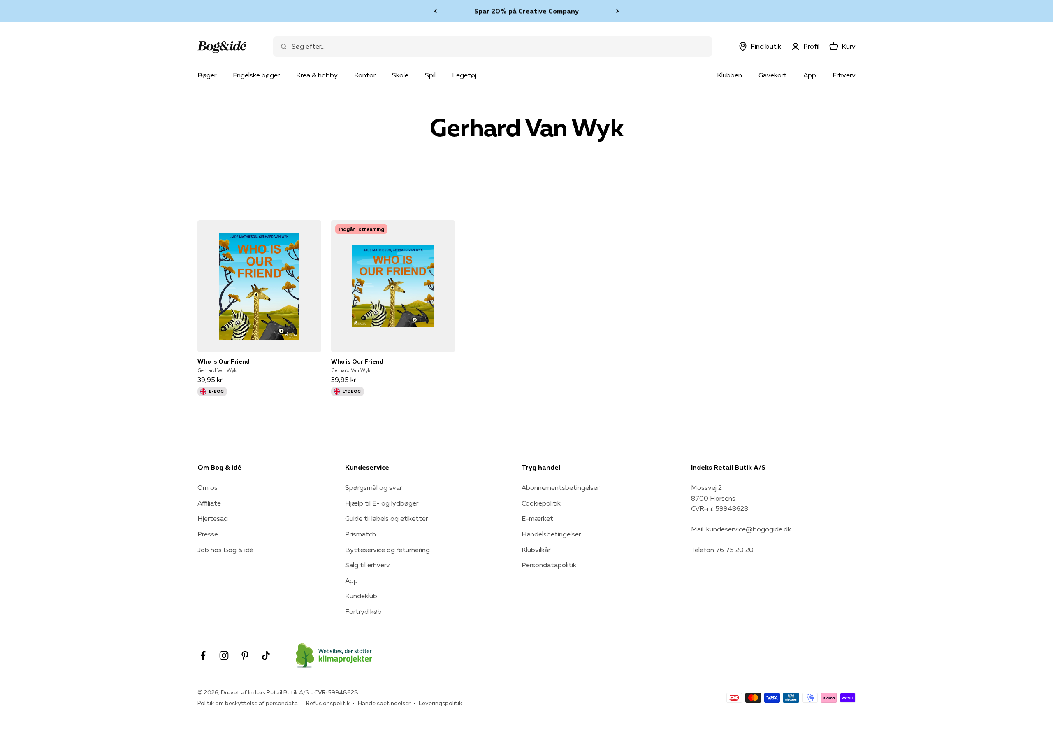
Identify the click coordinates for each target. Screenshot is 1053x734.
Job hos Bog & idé (225, 549)
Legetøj (464, 75)
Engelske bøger (256, 75)
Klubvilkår (536, 549)
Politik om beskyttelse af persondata (247, 703)
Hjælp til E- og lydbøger (381, 503)
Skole (400, 75)
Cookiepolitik (541, 503)
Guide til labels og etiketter (386, 518)
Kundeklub (361, 596)
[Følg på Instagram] (224, 655)
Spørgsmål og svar (373, 487)
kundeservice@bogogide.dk (748, 529)
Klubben (729, 75)
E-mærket (537, 518)
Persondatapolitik (549, 565)
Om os (207, 487)
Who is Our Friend (223, 361)
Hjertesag (212, 518)
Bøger (206, 75)
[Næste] (617, 11)
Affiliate (209, 503)
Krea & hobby (317, 75)
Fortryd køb (363, 611)
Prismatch (360, 534)
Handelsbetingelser (551, 534)
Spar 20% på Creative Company (526, 11)
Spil (430, 75)
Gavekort (772, 75)
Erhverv (844, 75)
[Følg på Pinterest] (244, 655)
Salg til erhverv (367, 565)
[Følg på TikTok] (265, 655)
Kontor (365, 75)
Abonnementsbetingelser (560, 487)
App (809, 75)
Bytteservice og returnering (387, 549)
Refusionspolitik (328, 703)
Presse (207, 534)
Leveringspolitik (440, 703)
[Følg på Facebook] (203, 655)
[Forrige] (435, 11)
